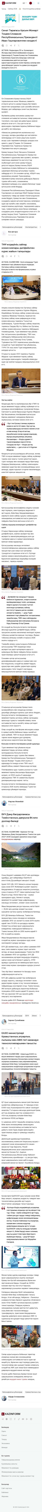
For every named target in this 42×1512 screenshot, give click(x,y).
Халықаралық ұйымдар (12, 227)
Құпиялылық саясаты (9, 1464)
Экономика (6, 1443)
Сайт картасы (7, 1488)
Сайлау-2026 (12, 9)
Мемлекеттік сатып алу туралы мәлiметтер (18, 1476)
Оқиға (4, 1431)
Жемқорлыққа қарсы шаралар (13, 1472)
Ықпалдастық (31, 227)
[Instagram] (3, 45)
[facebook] (15, 1419)
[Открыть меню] (38, 3)
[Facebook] (14, 45)
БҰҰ (27, 1016)
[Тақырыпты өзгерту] (32, 3)
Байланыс (5, 1492)
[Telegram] (10, 45)
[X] (18, 45)
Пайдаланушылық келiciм (11, 1460)
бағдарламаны (7, 839)
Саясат (4, 1435)
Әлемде (4, 1447)
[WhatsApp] (7, 45)
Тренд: (4, 9)
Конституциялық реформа (32, 9)
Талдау (4, 1439)
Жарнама (5, 1496)
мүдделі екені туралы (18, 1379)
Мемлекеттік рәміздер (10, 1468)
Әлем (34, 1016)
